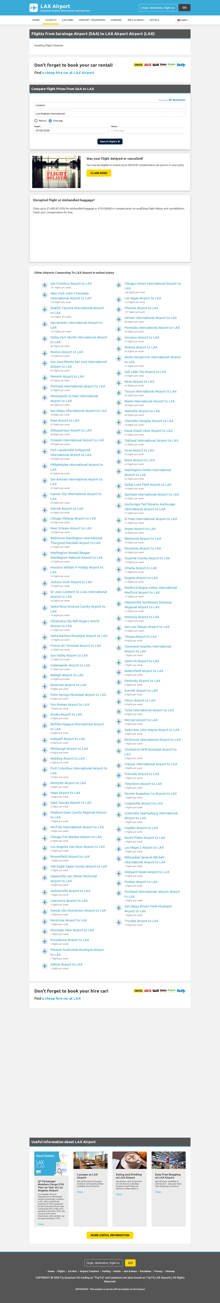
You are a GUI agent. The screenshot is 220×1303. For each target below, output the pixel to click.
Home (35, 20)
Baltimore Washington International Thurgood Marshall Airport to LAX (76, 542)
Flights (51, 20)
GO (184, 7)
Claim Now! (99, 173)
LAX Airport (65, 7)
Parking (116, 20)
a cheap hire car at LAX (61, 998)
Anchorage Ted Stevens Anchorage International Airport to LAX (149, 508)
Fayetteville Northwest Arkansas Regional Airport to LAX (148, 606)
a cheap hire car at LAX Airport (68, 73)
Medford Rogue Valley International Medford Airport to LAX (150, 592)
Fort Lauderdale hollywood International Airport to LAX (70, 454)
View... (41, 1224)
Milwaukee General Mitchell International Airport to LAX (145, 861)
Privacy (158, 1271)
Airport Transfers (92, 20)
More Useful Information (110, 1235)
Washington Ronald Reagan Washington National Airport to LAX (76, 557)
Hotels (154, 20)
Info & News (135, 20)
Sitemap (170, 1271)
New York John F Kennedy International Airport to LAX (70, 297)
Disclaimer (145, 1271)
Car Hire (67, 20)
